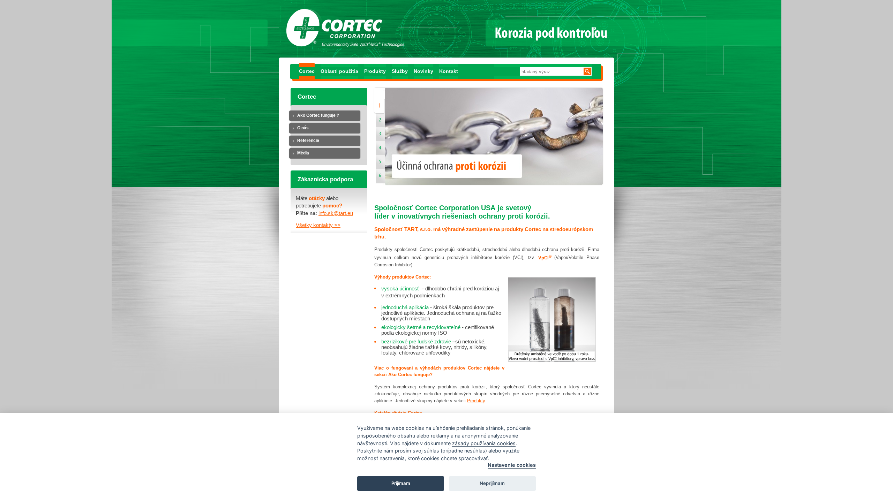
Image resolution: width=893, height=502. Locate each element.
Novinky (423, 71)
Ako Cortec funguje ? (318, 115)
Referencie (308, 140)
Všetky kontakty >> (318, 225)
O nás (303, 128)
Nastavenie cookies (512, 465)
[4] (380, 150)
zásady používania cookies (484, 443)
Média (303, 153)
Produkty (375, 71)
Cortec (307, 71)
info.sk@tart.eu (335, 213)
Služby (400, 71)
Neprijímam (492, 483)
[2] (380, 122)
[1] (377, 107)
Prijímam (400, 483)
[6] (380, 178)
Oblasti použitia (339, 71)
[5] (380, 164)
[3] (380, 136)
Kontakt (448, 71)
